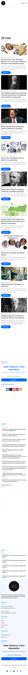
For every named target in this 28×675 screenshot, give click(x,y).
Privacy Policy (4, 625)
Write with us (4, 637)
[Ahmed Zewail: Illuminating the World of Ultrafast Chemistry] (14, 116)
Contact (3, 622)
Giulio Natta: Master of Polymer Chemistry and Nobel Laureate (12, 191)
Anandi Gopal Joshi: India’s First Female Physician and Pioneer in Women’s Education (13, 221)
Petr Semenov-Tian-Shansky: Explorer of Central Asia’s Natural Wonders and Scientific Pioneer (13, 62)
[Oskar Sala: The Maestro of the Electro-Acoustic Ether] (14, 147)
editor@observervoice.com (10, 613)
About (2, 620)
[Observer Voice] (3, 3)
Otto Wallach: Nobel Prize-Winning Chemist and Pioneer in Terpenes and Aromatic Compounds (13, 95)
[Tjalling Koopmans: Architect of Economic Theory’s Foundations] (14, 305)
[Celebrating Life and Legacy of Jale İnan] (14, 273)
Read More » (6, 72)
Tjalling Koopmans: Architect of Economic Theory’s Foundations (12, 317)
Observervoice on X (6, 485)
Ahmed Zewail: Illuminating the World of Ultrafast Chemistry (12, 128)
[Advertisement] (14, 21)
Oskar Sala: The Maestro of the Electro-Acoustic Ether (12, 159)
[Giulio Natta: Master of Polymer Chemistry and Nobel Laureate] (14, 179)
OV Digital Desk (5, 57)
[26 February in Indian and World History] (14, 242)
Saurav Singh (5, 282)
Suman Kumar (5, 124)
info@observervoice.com (9, 608)
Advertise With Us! (5, 635)
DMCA (2, 627)
